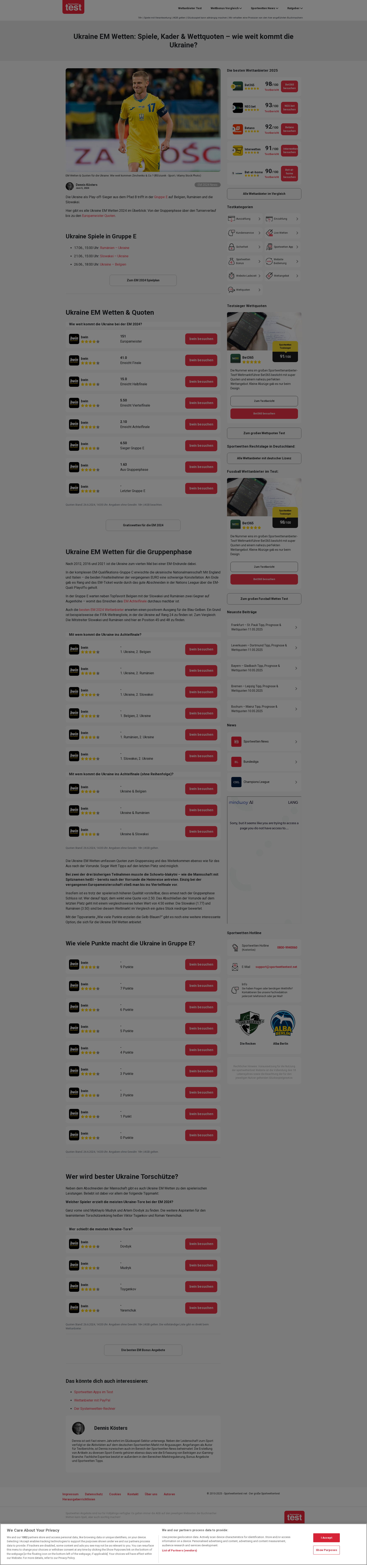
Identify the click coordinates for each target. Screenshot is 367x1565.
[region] (183, 1544)
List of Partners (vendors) (179, 1550)
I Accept (326, 1537)
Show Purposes (326, 1550)
